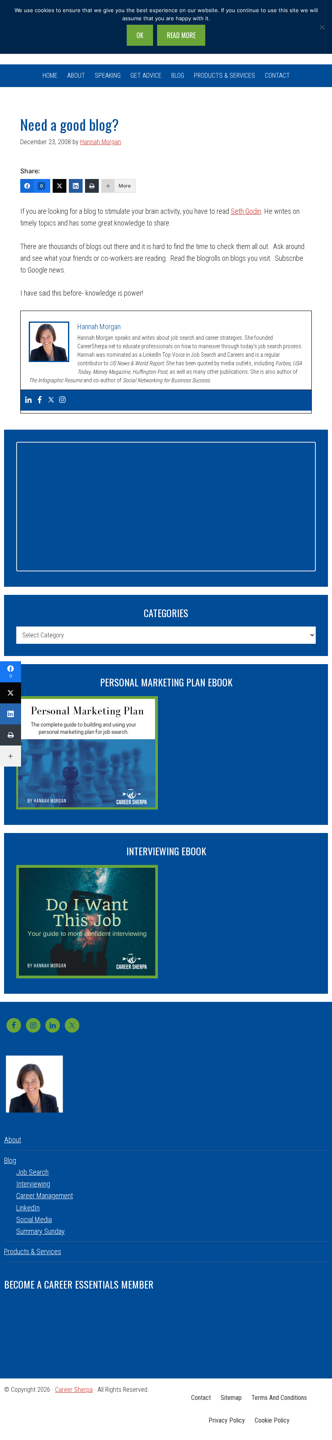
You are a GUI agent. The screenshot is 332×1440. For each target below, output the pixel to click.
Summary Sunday (40, 1231)
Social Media (34, 1219)
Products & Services (32, 1251)
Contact (201, 1398)
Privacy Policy (227, 1420)
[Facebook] (39, 400)
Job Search (32, 1172)
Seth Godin (246, 211)
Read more (181, 35)
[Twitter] (59, 186)
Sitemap (231, 1398)
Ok (139, 35)
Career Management (44, 1195)
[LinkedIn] (76, 186)
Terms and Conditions (279, 1398)
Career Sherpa (74, 1389)
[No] (322, 27)
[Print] (92, 186)
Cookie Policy (272, 1420)
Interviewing (33, 1184)
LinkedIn (28, 1208)
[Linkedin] (28, 400)
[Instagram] (62, 400)
